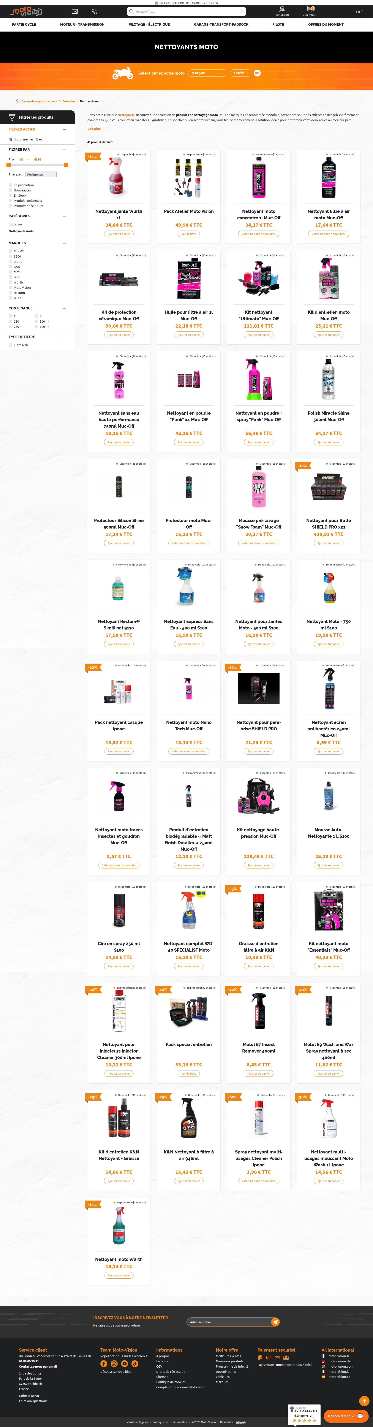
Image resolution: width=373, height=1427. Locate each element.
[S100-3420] (189, 587)
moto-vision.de (340, 1361)
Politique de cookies (171, 1382)
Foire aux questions (33, 1401)
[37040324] (119, 379)
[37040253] (328, 278)
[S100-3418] (259, 587)
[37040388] (189, 379)
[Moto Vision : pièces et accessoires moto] (26, 11)
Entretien (15, 224)
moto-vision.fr (339, 1356)
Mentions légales (137, 1422)
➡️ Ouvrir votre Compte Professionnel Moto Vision (186, 3)
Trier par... (16, 174)
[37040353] (328, 177)
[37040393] (259, 379)
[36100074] (189, 278)
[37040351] (259, 486)
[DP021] (328, 1010)
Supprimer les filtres (28, 139)
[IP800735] (119, 688)
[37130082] (119, 486)
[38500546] (259, 796)
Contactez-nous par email (38, 1366)
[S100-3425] (328, 796)
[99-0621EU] (189, 1118)
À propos (162, 1356)
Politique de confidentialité (169, 1422)
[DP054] (119, 1225)
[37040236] (189, 688)
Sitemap (162, 1376)
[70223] (328, 587)
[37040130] (328, 910)
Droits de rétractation (171, 1371)
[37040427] (119, 796)
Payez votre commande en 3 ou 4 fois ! (285, 1364)
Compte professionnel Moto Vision (181, 1387)
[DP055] (119, 177)
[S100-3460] (119, 910)
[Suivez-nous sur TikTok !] (133, 1363)
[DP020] (259, 1010)
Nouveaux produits (229, 1361)
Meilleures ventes (228, 1356)
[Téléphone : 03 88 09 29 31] (95, 11)
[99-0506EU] (259, 910)
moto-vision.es (339, 1376)
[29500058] (119, 278)
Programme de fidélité (232, 1366)
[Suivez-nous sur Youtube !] (124, 1363)
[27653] (259, 1118)
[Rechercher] (131, 11)
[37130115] (328, 486)
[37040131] (259, 278)
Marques (222, 1382)
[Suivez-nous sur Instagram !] (114, 1363)
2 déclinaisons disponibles (259, 234)
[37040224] (189, 486)
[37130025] (328, 379)
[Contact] (75, 11)
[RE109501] (119, 587)
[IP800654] (119, 1010)
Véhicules (223, 1376)
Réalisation (227, 1422)
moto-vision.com (341, 1366)
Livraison (163, 1361)
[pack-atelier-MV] (189, 177)
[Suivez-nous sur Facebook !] (103, 1363)
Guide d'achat (29, 1396)
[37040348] (328, 688)
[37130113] (259, 688)
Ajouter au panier (119, 234)
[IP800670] (328, 1118)
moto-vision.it (339, 1371)
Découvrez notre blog (115, 1371)
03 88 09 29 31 (29, 1361)
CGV (159, 1366)
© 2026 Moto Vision (203, 1422)
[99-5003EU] (119, 1118)
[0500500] (189, 910)
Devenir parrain (227, 1371)
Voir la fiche (189, 234)
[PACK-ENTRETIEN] (189, 1010)
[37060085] (189, 796)
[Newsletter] (275, 1322)
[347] (259, 177)
